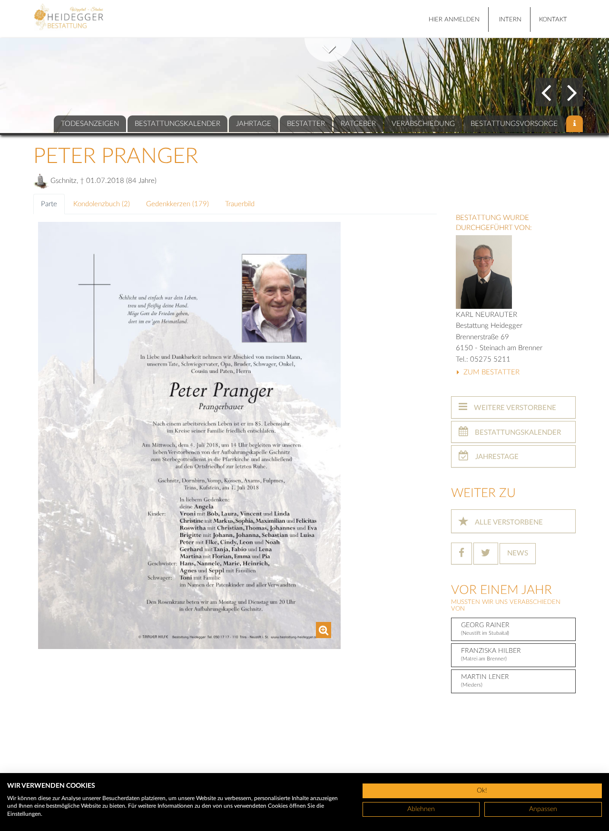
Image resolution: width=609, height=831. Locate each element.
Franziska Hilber (491, 654)
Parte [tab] (49, 204)
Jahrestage (496, 456)
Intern (510, 20)
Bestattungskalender (517, 432)
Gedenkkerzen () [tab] (177, 204)
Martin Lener (485, 681)
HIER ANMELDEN (454, 20)
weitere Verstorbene (514, 407)
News (517, 553)
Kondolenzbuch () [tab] (101, 204)
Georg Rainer (485, 629)
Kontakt (553, 20)
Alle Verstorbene (508, 522)
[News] (574, 123)
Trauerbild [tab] (240, 204)
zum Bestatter (491, 372)
